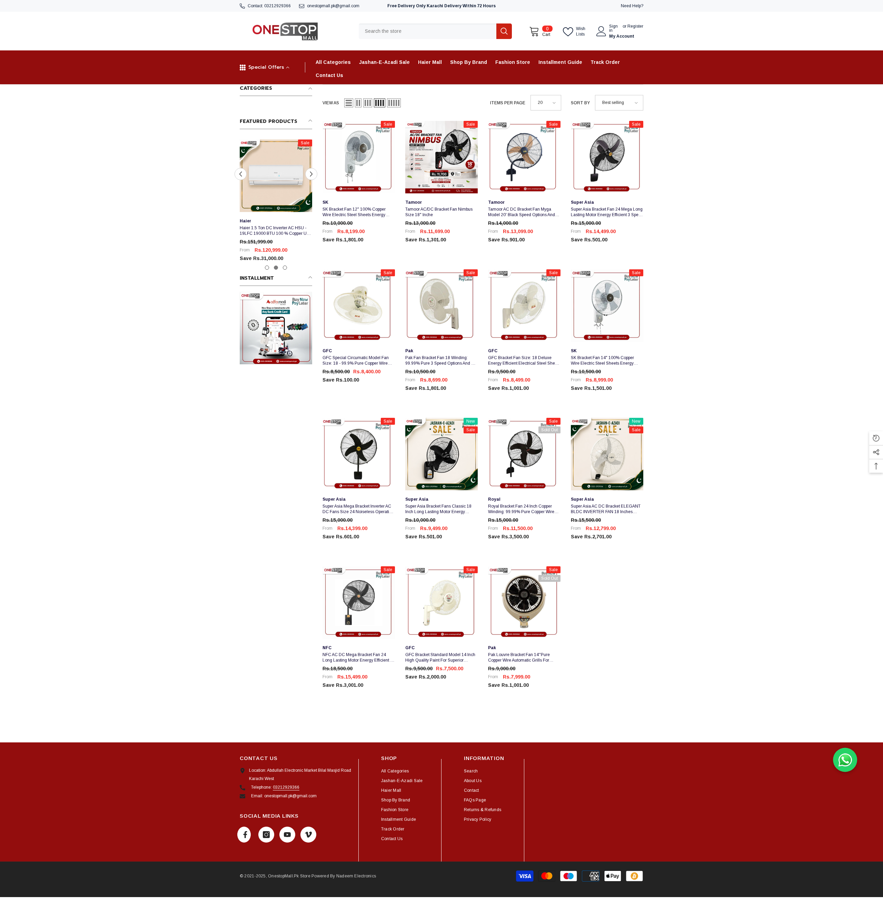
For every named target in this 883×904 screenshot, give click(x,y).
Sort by (580, 102)
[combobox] (427, 31)
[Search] (435, 31)
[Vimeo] (308, 835)
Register (635, 26)
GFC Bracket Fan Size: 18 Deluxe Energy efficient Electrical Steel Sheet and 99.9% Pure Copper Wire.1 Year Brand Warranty (523, 360)
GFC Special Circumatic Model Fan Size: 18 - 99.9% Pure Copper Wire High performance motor (356, 360)
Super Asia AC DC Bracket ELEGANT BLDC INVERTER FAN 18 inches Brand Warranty (606, 509)
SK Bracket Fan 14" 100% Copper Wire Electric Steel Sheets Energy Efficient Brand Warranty (602, 360)
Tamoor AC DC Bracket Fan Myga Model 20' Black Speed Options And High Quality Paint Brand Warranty (521, 212)
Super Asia (582, 202)
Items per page (507, 102)
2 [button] (276, 268)
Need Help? (632, 5)
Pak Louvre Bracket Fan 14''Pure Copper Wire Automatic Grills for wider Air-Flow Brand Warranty (519, 657)
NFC (327, 647)
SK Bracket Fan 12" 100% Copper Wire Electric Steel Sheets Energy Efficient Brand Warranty (354, 212)
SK (325, 202)
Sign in (613, 28)
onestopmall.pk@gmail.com (333, 5)
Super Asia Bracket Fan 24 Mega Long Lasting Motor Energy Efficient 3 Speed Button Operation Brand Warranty (607, 212)
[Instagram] (266, 835)
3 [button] (285, 268)
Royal (494, 499)
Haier (245, 221)
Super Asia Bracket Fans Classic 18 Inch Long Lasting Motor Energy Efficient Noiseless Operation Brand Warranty (438, 509)
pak (409, 350)
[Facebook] (244, 835)
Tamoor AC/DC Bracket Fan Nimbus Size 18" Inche (439, 212)
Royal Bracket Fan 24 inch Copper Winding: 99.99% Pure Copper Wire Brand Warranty (521, 509)
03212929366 (277, 5)
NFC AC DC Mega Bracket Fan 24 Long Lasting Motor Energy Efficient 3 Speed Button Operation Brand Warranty (358, 657)
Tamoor (413, 202)
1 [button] (267, 268)
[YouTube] (287, 835)
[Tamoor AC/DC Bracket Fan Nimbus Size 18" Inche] (441, 157)
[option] (276, 203)
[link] (276, 328)
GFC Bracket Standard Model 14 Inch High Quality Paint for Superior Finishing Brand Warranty (440, 657)
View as (331, 102)
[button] (241, 174)
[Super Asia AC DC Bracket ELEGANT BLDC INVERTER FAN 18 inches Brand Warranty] (607, 454)
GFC (327, 350)
